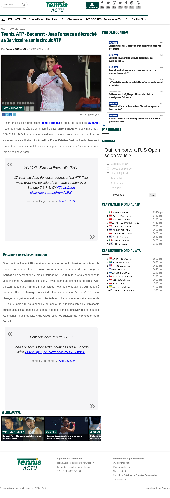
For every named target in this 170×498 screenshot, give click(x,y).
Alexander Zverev (121, 168)
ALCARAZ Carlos (121, 219)
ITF (24, 19)
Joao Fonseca (51, 122)
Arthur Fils (117, 183)
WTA (17, 19)
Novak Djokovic (120, 173)
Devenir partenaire (121, 467)
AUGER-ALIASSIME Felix (125, 223)
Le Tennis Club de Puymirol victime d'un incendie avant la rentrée (136, 82)
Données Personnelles (146, 475)
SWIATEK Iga (119, 283)
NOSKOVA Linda (121, 280)
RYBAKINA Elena (121, 262)
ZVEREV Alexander (122, 216)
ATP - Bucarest (17, 29)
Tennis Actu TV (112, 19)
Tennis (4, 29)
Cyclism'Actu (139, 19)
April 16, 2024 (67, 201)
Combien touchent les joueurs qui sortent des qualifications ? (136, 58)
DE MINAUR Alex (121, 230)
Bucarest (93, 122)
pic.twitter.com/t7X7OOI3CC (64, 352)
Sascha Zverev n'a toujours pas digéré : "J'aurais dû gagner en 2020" (136, 118)
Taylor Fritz (117, 178)
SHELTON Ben (120, 237)
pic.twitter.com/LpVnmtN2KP (51, 192)
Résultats (51, 19)
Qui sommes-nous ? (122, 463)
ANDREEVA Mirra (121, 273)
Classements (74, 19)
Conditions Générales (123, 475)
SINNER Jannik (120, 212)
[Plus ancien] (104, 125)
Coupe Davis (36, 19)
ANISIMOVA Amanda (124, 290)
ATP (10, 19)
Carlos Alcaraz (119, 163)
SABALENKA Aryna (122, 259)
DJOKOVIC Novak (121, 226)
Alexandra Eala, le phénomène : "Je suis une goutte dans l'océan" (136, 106)
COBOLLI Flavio (120, 240)
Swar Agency (162, 488)
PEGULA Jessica (121, 266)
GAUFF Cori (118, 269)
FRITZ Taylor (121, 244)
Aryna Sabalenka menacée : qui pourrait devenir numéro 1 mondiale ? (136, 70)
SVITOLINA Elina (121, 287)
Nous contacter (120, 471)
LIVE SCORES (93, 19)
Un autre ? (117, 188)
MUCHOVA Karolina (122, 276)
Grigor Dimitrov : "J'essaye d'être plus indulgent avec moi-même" (136, 45)
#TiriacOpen (66, 187)
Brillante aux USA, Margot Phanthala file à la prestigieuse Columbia (136, 94)
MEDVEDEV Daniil (122, 233)
